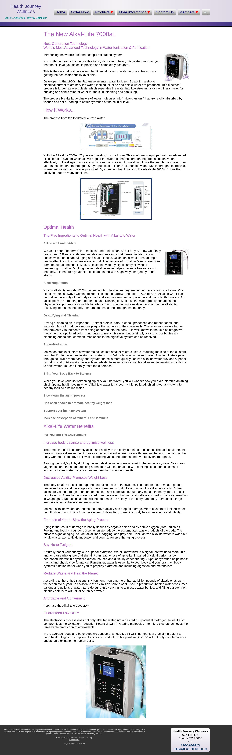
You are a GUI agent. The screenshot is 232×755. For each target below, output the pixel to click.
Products (102, 12)
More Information (132, 12)
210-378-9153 (190, 745)
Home (60, 12)
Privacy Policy (74, 740)
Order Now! (80, 12)
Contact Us (165, 12)
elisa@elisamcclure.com (190, 748)
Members (187, 12)
